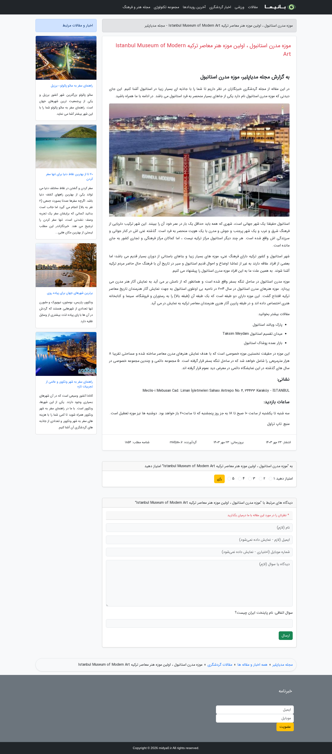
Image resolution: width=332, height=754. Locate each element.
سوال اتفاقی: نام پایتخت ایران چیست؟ (264, 613)
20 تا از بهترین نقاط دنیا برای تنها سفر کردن (69, 176)
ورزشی (239, 7)
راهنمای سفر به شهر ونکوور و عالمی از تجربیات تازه (69, 384)
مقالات (253, 7)
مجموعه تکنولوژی (166, 7)
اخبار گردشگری (220, 7)
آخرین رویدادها (194, 7)
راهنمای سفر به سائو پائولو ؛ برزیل (72, 85)
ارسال (286, 635)
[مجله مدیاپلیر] (280, 7)
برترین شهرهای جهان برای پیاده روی (70, 293)
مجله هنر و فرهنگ (136, 7)
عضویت (285, 727)
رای (219, 479)
